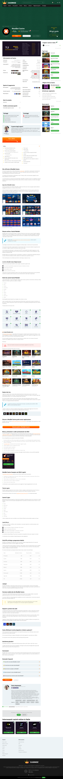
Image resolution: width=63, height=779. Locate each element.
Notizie (20, 747)
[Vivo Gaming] (16, 73)
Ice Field (52, 122)
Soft (19, 743)
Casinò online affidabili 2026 (46, 94)
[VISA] (15, 93)
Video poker (7, 313)
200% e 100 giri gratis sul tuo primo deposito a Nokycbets (55, 85)
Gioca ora (7, 679)
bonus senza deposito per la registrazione (19, 421)
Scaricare (16, 679)
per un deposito (5, 458)
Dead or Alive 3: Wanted (54, 58)
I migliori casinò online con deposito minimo (49, 93)
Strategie (44, 5)
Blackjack (36, 313)
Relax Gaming (24, 386)
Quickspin (33, 367)
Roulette (26, 313)
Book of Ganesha (53, 69)
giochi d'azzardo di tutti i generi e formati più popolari (21, 239)
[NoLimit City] (16, 70)
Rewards (3, 755)
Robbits (52, 74)
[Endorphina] (12, 70)
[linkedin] (11, 687)
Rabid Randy (52, 111)
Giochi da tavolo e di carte (16, 313)
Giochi (9, 5)
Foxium (3, 387)
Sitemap (20, 748)
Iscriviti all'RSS (31, 774)
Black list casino (5, 743)
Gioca (16, 36)
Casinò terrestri (21, 750)
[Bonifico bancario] (16, 93)
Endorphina (52, 70)
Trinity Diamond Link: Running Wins (55, 64)
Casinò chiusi (4, 745)
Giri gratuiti (15, 5)
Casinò (5, 5)
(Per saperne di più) (38, 777)
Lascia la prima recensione (24, 31)
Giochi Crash (36, 326)
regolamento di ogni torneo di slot (22, 493)
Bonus (25, 5)
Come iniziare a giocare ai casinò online (48, 96)
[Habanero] (13, 70)
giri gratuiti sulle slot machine (8, 474)
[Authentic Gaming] (18, 74)
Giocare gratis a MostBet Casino (21, 427)
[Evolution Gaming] (11, 73)
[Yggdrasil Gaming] (17, 70)
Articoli (30, 5)
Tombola (7, 326)
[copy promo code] (55, 35)
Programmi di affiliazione (23, 752)
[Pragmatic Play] (19, 74)
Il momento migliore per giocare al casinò (49, 97)
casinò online (22, 171)
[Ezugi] (13, 73)
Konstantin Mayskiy (12, 706)
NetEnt (3, 357)
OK (43, 777)
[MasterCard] (19, 93)
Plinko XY (52, 127)
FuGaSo (52, 65)
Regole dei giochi (37, 5)
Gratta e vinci (26, 326)
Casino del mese (21, 741)
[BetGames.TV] (19, 73)
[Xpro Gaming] (15, 73)
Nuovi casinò (4, 741)
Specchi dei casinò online (46, 99)
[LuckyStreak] (18, 73)
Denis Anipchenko (7, 133)
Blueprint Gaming (15, 386)
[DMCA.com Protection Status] (31, 772)
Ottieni (8, 464)
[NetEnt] (14, 70)
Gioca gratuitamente (7, 354)
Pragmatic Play (34, 386)
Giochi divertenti (16, 326)
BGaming (33, 357)
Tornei (21, 5)
